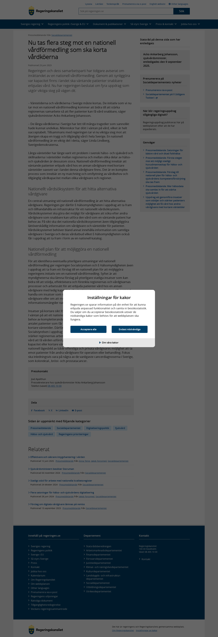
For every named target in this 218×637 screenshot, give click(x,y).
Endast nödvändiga (129, 329)
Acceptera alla (88, 329)
